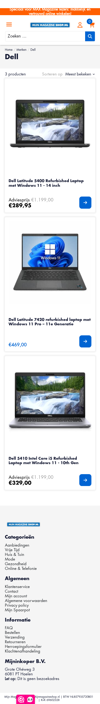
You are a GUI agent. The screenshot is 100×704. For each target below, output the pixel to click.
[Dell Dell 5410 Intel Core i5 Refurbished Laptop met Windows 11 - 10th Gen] (50, 401)
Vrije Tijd (12, 550)
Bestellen (12, 633)
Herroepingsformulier (23, 647)
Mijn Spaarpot (17, 610)
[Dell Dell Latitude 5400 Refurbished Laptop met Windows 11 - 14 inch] (50, 123)
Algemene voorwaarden (26, 601)
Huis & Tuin (14, 555)
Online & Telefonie (21, 569)
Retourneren (15, 642)
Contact (11, 591)
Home (9, 49)
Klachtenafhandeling (22, 651)
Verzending (15, 637)
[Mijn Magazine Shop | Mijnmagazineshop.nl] (50, 25)
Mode (10, 559)
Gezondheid (16, 564)
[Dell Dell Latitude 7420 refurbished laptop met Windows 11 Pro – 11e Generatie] (50, 262)
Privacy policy (17, 605)
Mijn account (16, 596)
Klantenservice (17, 587)
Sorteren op (52, 74)
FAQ (9, 628)
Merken (22, 49)
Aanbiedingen (17, 545)
